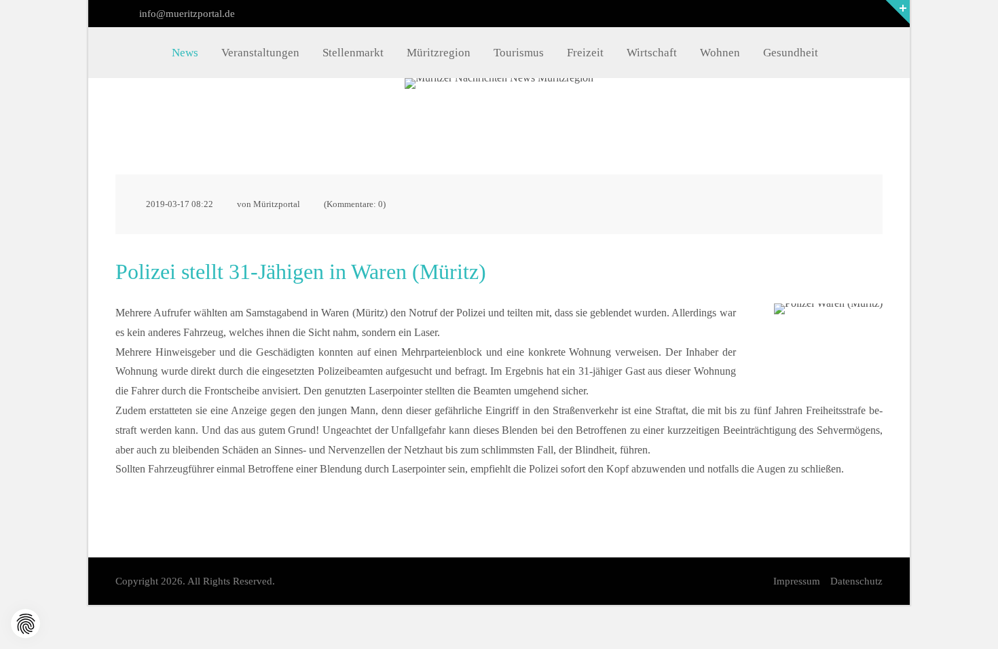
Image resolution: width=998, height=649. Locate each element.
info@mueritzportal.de (185, 13)
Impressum (796, 581)
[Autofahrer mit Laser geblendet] (828, 334)
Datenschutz (856, 581)
